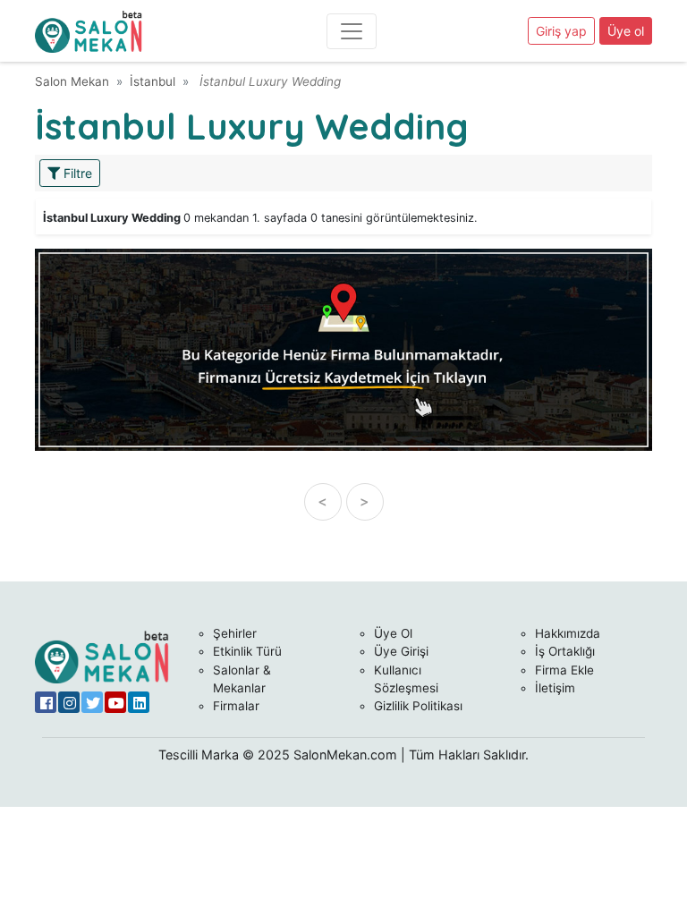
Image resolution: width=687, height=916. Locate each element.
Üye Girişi (401, 651)
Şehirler (235, 633)
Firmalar (236, 706)
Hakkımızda (567, 633)
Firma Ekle (564, 670)
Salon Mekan (72, 81)
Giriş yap (561, 30)
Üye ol (625, 30)
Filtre (76, 173)
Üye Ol (393, 633)
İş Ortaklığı (565, 651)
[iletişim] (343, 348)
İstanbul (152, 81)
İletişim (555, 688)
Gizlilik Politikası (418, 706)
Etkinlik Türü (247, 651)
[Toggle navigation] (352, 31)
